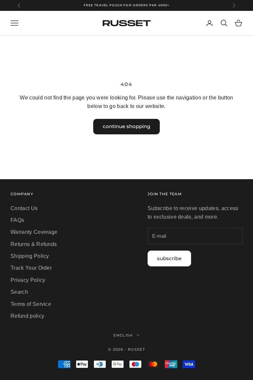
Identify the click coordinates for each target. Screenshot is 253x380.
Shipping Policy (30, 256)
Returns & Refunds (34, 244)
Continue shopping (126, 126)
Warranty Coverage (34, 232)
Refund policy (27, 316)
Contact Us (24, 208)
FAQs (17, 220)
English (123, 335)
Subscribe (169, 258)
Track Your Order (31, 268)
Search (19, 292)
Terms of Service (31, 304)
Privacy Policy (28, 280)
